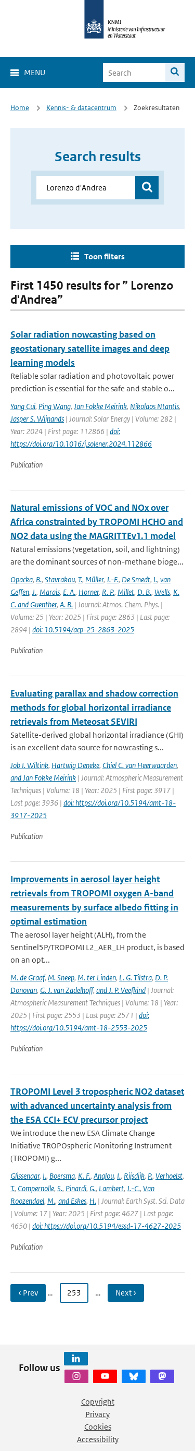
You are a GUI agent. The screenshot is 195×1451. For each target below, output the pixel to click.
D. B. (144, 592)
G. (92, 1188)
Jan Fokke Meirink (100, 406)
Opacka (21, 579)
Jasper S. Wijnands (37, 419)
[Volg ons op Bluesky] (134, 1376)
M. (51, 1201)
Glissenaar (25, 1176)
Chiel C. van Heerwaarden (139, 765)
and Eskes (72, 1201)
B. (39, 579)
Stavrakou (60, 579)
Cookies (97, 1427)
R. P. (108, 592)
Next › (125, 1293)
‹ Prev (28, 1293)
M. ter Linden (96, 977)
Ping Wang (54, 406)
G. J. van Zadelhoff (66, 990)
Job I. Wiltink (29, 765)
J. (34, 592)
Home (19, 107)
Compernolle (36, 1188)
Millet (126, 592)
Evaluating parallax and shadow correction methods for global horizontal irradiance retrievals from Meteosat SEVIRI (94, 707)
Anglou (104, 1176)
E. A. (69, 592)
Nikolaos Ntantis (154, 406)
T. (80, 579)
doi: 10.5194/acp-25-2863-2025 (83, 629)
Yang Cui (22, 406)
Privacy (97, 1414)
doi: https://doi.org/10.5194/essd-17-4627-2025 (106, 1226)
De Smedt (136, 579)
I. (155, 579)
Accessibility (98, 1439)
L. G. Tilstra (135, 977)
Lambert (111, 1188)
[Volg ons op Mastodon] (162, 1376)
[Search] (175, 72)
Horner (89, 592)
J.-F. (113, 579)
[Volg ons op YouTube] (105, 1376)
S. (59, 1188)
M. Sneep (61, 977)
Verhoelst (169, 1176)
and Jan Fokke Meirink (43, 778)
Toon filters (104, 256)
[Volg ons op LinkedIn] (76, 1359)
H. (92, 1201)
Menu (34, 72)
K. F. (84, 1176)
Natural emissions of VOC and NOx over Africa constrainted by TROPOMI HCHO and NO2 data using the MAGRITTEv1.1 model (96, 522)
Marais (50, 592)
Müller (94, 579)
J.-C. (133, 1188)
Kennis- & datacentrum (81, 107)
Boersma (62, 1176)
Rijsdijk (134, 1176)
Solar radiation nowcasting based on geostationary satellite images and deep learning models (90, 348)
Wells (162, 592)
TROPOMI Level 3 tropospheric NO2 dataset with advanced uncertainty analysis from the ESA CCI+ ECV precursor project (97, 1105)
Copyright (97, 1402)
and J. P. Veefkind (121, 990)
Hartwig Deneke (75, 765)
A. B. (66, 604)
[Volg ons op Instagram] (76, 1376)
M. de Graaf (27, 977)
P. (150, 1176)
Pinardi (76, 1188)
